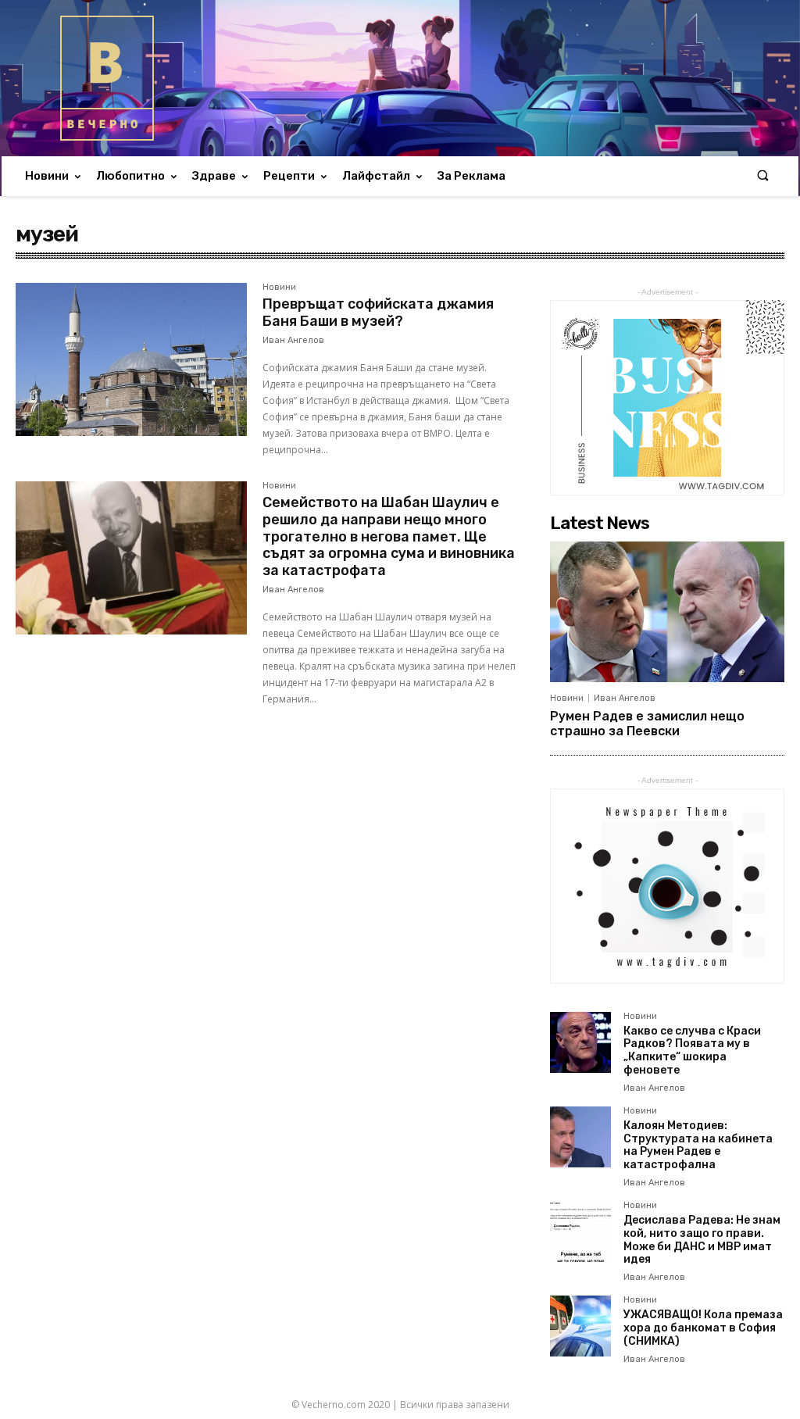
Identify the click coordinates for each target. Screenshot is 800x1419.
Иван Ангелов (293, 340)
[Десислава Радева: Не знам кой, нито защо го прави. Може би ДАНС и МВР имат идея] (580, 1231)
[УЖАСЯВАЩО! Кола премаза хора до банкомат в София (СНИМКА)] (580, 1326)
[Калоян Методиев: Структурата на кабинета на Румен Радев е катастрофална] (580, 1136)
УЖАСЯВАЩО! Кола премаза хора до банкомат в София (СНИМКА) (703, 1328)
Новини (279, 287)
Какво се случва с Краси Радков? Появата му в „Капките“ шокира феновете (692, 1050)
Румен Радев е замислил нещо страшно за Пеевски (647, 723)
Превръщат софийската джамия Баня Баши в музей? (378, 312)
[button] (763, 176)
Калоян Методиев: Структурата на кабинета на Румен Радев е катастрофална (698, 1145)
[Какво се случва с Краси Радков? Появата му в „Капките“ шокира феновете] (580, 1042)
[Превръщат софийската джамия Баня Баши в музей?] (131, 359)
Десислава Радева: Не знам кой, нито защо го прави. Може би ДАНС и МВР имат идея (701, 1239)
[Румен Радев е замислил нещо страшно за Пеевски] (667, 612)
